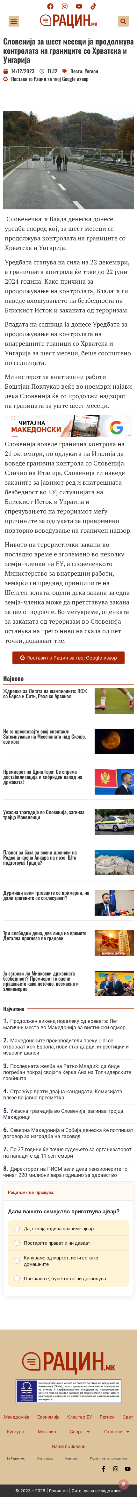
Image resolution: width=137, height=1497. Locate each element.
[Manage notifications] (124, 1484)
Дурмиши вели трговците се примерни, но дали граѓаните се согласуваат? (46, 895)
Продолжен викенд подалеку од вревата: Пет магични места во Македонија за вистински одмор (64, 1024)
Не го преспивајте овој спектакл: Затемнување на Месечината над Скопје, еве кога (44, 736)
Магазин (47, 1431)
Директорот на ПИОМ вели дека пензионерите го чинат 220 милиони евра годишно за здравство (65, 1172)
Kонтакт (71, 1458)
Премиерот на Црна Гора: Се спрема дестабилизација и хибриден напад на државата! (42, 777)
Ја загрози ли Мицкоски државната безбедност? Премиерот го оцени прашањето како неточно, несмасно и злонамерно (41, 980)
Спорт (76, 1431)
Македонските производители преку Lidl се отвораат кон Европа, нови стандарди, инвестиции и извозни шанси (66, 1047)
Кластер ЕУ (79, 1417)
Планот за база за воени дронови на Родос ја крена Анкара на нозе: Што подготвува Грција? (40, 857)
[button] (14, 21)
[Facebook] (50, 6)
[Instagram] (64, 6)
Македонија (16, 1417)
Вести (76, 71)
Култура (15, 1431)
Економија (48, 1417)
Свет (128, 1417)
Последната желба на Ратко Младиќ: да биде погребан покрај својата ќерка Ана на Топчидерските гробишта (67, 1072)
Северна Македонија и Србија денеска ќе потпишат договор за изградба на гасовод (68, 1133)
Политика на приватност (108, 1458)
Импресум (45, 1458)
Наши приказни (68, 1446)
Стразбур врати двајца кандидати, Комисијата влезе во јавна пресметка (62, 1094)
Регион (91, 71)
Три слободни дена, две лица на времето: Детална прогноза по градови (45, 935)
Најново (13, 678)
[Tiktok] (93, 6)
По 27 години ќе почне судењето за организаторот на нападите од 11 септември (67, 1152)
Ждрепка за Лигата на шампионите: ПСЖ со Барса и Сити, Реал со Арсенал (45, 693)
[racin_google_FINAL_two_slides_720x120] (68, 434)
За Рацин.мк (15, 1458)
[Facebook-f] (103, 1469)
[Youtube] (79, 6)
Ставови (113, 1431)
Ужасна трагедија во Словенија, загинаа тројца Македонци (43, 814)
